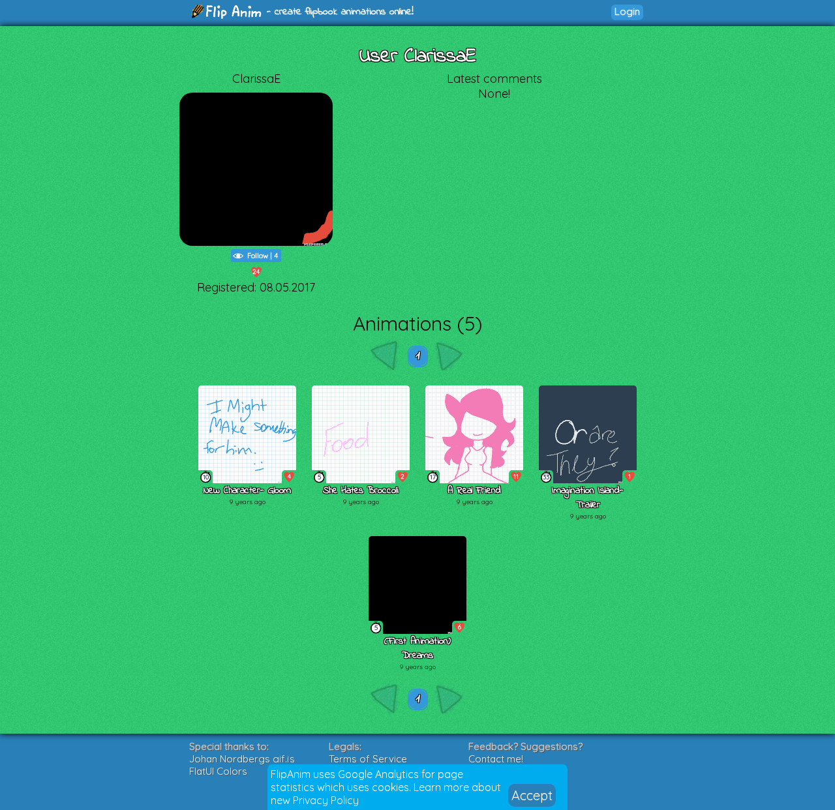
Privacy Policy (326, 800)
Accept (532, 795)
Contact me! (495, 759)
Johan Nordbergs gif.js (242, 759)
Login (627, 11)
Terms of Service (368, 759)
